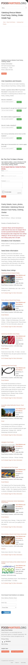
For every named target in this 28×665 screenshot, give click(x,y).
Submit (3, 196)
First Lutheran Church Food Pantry (10, 300)
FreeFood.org (5, 651)
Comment (5, 180)
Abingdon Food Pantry (7, 442)
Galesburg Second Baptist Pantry (10, 273)
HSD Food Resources (17, 651)
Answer (19, 102)
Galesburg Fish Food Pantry (9, 365)
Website (4, 73)
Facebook (4, 641)
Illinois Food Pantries (11, 22)
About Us (17, 662)
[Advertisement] (14, 41)
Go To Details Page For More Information (11, 293)
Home (4, 22)
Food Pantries (14, 4)
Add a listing (4, 644)
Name (4, 170)
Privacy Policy (5, 639)
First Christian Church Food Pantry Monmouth (13, 534)
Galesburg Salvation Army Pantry (10, 334)
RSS (2, 641)
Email (2, 315)
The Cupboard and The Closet (9, 467)
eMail (8, 175)
